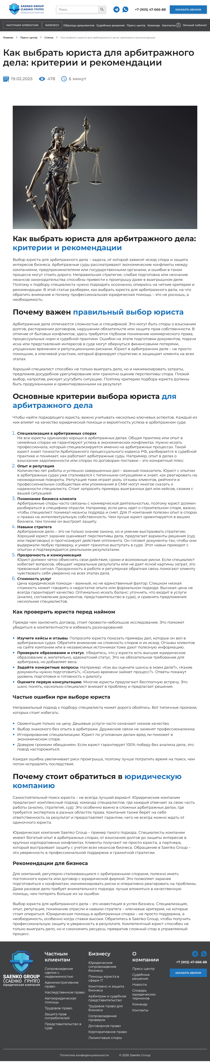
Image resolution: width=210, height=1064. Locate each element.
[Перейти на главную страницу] (26, 9)
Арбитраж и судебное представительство (107, 998)
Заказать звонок (188, 9)
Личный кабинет (195, 25)
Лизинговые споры (105, 1038)
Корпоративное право (107, 1032)
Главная (8, 37)
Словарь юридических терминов (144, 994)
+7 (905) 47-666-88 (150, 10)
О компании (145, 957)
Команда (153, 25)
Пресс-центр (136, 25)
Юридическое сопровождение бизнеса (102, 967)
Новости (139, 984)
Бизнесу (52, 25)
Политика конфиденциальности (84, 1055)
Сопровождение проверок (102, 1018)
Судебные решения (110, 25)
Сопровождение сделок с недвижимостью (59, 972)
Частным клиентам (22, 25)
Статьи (49, 37)
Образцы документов (78, 25)
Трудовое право (58, 1008)
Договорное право (104, 1026)
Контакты (169, 25)
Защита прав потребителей (57, 1016)
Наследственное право (65, 992)
